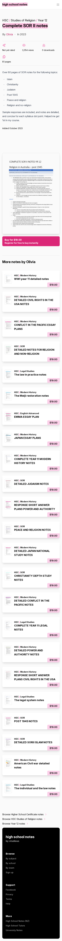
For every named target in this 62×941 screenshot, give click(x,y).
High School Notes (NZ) (17, 921)
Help (8, 903)
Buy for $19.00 (21, 241)
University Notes (14, 930)
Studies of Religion (23, 20)
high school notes (20, 837)
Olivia (9, 34)
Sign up (9, 872)
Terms (9, 899)
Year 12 (42, 20)
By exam (10, 868)
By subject (11, 858)
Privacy (9, 894)
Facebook (11, 890)
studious (14, 841)
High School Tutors (15, 925)
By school (11, 863)
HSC (5, 20)
